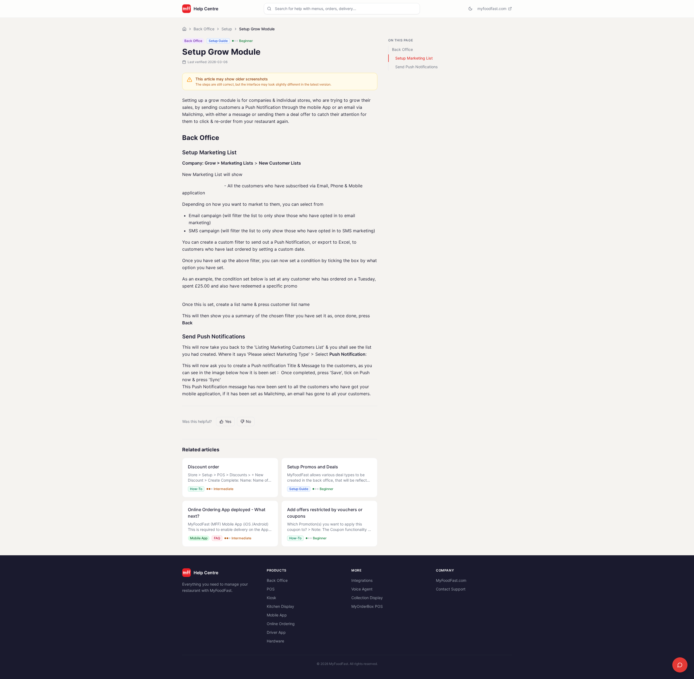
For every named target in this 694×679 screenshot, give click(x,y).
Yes (228, 421)
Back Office (204, 29)
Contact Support (450, 589)
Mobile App (277, 615)
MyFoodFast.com (451, 580)
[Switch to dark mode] (470, 9)
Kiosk (271, 597)
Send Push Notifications (416, 66)
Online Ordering (281, 623)
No (248, 421)
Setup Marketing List (414, 58)
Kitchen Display (280, 606)
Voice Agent (361, 589)
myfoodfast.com (491, 8)
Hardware (275, 641)
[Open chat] (679, 665)
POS (271, 589)
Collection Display (367, 597)
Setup (226, 29)
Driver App (276, 632)
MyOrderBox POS (367, 606)
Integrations (361, 580)
